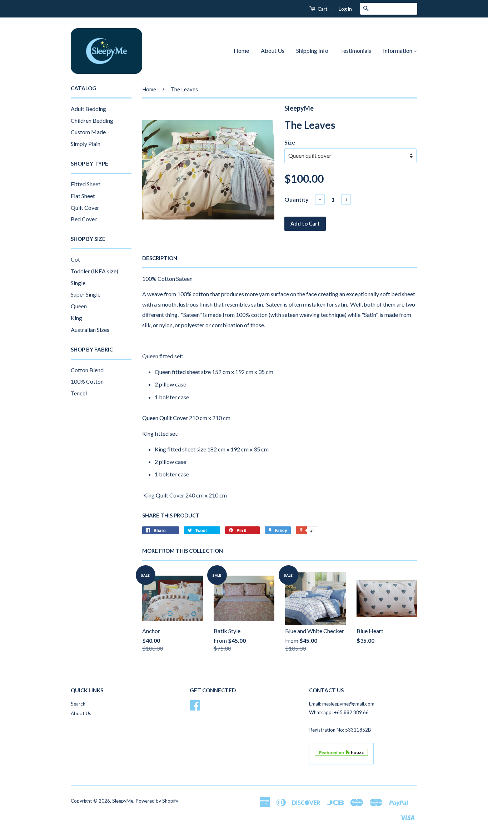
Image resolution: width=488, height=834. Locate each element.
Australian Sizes (90, 329)
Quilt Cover (85, 207)
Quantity (296, 199)
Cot (75, 259)
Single (78, 282)
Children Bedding (92, 120)
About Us (272, 50)
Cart (322, 9)
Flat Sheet (83, 195)
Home (241, 50)
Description (159, 258)
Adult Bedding (88, 108)
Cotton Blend (87, 370)
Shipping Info (312, 50)
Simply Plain (85, 143)
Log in (345, 9)
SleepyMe (122, 801)
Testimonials (355, 50)
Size (289, 142)
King (76, 317)
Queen (79, 306)
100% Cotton (87, 381)
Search (78, 704)
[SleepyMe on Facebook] (195, 708)
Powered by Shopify (156, 801)
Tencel (79, 393)
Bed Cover (84, 219)
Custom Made (88, 131)
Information (398, 50)
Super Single (85, 294)
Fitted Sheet (85, 184)
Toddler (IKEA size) (94, 271)
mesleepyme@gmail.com (348, 704)
